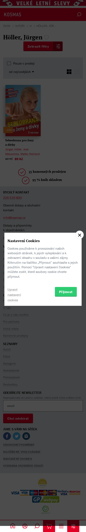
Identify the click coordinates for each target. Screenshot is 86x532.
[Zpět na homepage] (13, 526)
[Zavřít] (79, 235)
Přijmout (66, 292)
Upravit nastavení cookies (14, 294)
